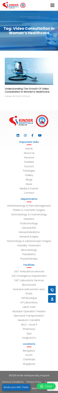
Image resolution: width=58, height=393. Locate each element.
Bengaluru (29, 350)
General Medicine (29, 232)
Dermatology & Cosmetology (29, 214)
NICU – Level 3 (29, 324)
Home (29, 148)
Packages (29, 170)
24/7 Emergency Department (29, 276)
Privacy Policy (34, 381)
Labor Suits (29, 307)
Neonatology (29, 250)
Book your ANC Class (16, 387)
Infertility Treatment (29, 245)
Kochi (29, 355)
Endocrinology (29, 223)
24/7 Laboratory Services (29, 280)
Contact (29, 193)
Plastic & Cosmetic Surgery (29, 210)
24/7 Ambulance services (29, 271)
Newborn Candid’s (29, 320)
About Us (29, 153)
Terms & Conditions (13, 381)
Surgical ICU (29, 338)
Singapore (29, 364)
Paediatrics (29, 254)
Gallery (29, 175)
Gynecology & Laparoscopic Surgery (29, 241)
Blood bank (29, 285)
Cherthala (29, 359)
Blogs (29, 179)
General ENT (29, 228)
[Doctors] (41, 299)
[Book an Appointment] (33, 289)
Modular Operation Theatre (29, 311)
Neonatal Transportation (29, 315)
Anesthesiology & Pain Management (29, 205)
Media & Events (29, 188)
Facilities (29, 162)
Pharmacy (29, 329)
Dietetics (29, 219)
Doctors (29, 166)
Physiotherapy (29, 258)
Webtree (36, 388)
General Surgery (29, 236)
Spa (29, 333)
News (29, 184)
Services (29, 157)
